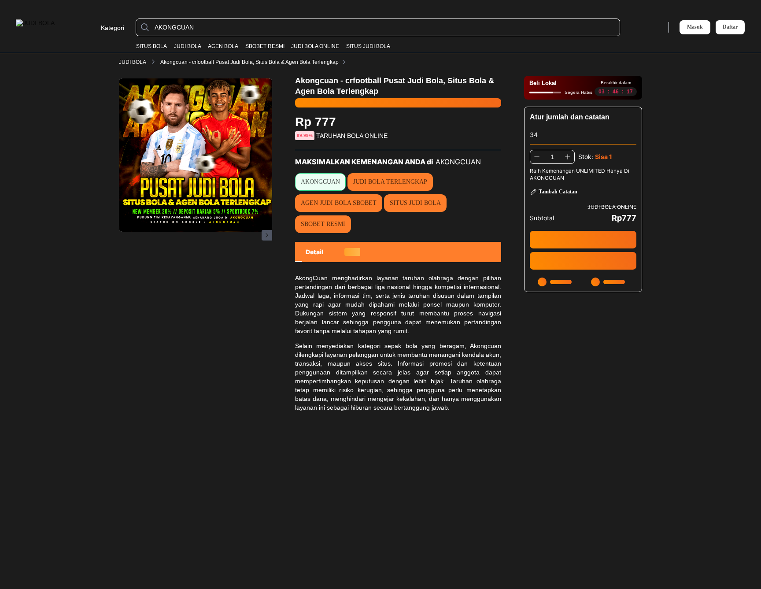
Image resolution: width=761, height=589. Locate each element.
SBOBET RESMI (264, 46)
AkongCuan (311, 278)
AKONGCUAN (320, 181)
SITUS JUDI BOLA (368, 46)
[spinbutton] (552, 156)
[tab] (314, 252)
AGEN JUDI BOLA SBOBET (339, 203)
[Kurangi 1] (537, 157)
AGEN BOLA (223, 46)
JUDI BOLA (187, 46)
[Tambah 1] (567, 157)
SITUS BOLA (151, 46)
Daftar (730, 27)
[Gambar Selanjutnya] (267, 235)
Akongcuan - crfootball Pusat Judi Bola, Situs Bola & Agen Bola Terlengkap (249, 62)
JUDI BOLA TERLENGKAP (390, 181)
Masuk (695, 27)
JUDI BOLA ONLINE (315, 46)
